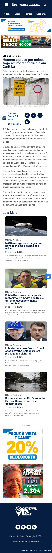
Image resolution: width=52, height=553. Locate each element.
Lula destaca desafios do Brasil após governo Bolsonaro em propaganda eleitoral (24, 351)
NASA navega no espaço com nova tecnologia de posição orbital (23, 246)
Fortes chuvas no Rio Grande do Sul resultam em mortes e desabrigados (25, 401)
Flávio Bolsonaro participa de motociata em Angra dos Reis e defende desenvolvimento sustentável (24, 299)
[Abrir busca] (45, 5)
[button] (27, 115)
